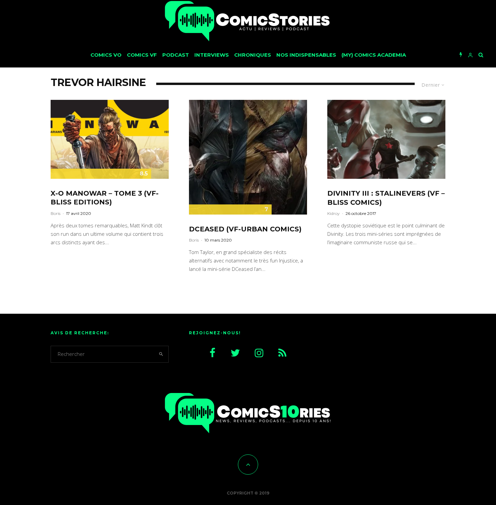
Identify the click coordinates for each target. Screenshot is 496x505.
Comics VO (105, 55)
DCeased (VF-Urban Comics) (245, 229)
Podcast (175, 55)
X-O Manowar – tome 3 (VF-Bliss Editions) (105, 197)
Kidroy (333, 213)
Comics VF (142, 55)
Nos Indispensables (306, 55)
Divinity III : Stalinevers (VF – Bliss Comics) (386, 197)
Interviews (211, 55)
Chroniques (252, 55)
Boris (55, 213)
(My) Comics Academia (373, 55)
